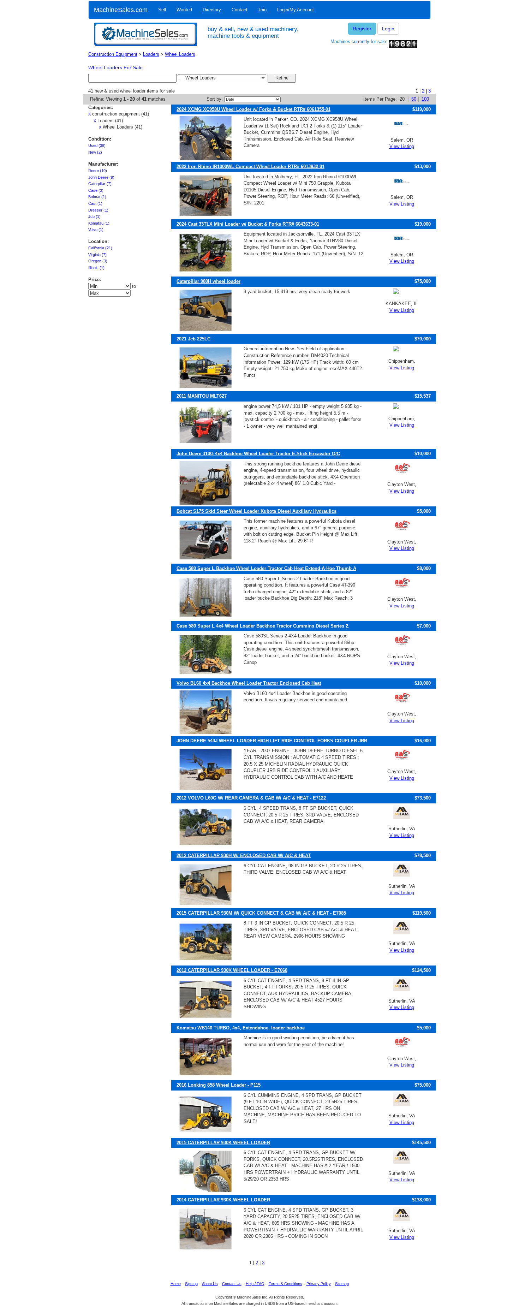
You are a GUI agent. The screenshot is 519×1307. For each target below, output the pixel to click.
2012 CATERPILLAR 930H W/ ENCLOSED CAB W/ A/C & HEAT (244, 855)
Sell (162, 9)
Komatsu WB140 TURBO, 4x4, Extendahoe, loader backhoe (241, 1027)
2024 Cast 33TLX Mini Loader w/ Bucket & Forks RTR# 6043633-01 (248, 224)
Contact (239, 9)
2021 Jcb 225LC (193, 338)
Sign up (191, 1284)
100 (425, 99)
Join (262, 9)
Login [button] (388, 28)
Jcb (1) (94, 216)
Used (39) (97, 145)
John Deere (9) (101, 177)
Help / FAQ (255, 1284)
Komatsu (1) (98, 223)
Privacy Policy (318, 1284)
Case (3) (95, 190)
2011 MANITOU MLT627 (202, 396)
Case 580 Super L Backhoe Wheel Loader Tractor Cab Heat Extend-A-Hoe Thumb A (266, 568)
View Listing (401, 146)
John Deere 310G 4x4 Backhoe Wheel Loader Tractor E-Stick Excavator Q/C (258, 453)
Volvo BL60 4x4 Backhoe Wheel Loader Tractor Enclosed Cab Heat (249, 683)
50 (413, 99)
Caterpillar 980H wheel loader (208, 281)
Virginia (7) (97, 255)
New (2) (95, 152)
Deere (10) (97, 170)
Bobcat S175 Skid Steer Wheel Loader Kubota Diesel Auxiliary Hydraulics (256, 511)
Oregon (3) (97, 261)
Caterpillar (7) (100, 184)
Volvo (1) (95, 229)
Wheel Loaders (180, 54)
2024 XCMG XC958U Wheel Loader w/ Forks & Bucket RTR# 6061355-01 (253, 109)
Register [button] (362, 28)
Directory (212, 9)
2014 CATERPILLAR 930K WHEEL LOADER (223, 1199)
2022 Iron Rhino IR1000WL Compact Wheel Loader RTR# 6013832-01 (250, 166)
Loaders (151, 54)
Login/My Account (295, 9)
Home (176, 1284)
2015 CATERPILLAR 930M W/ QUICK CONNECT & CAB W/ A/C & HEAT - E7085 (261, 913)
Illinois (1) (96, 268)
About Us (210, 1284)
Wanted (184, 9)
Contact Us (231, 1284)
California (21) (100, 248)
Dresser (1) (98, 210)
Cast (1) (95, 203)
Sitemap (342, 1284)
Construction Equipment (112, 54)
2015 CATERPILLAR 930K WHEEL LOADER (223, 1142)
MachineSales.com (121, 9)
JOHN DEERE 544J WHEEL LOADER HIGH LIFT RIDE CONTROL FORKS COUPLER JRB (272, 740)
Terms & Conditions (285, 1284)
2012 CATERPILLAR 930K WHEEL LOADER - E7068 (232, 970)
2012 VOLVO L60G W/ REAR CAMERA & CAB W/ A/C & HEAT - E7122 (251, 798)
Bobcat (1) (97, 197)
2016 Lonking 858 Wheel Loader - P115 (219, 1085)
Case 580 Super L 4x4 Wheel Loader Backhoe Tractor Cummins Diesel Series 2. (263, 626)
